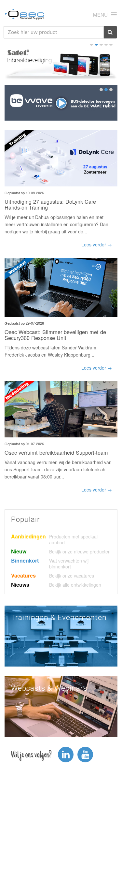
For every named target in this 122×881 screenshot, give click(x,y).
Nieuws (20, 584)
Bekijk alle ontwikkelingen (75, 584)
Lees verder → (96, 244)
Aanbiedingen (28, 536)
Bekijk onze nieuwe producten (80, 551)
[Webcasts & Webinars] (61, 706)
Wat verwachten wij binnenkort (68, 563)
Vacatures (23, 575)
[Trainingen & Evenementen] (61, 635)
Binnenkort (25, 560)
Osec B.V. (24, 15)
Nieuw (18, 551)
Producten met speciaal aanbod (73, 539)
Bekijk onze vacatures (71, 575)
